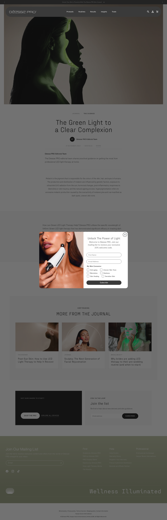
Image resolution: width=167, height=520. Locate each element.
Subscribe (104, 283)
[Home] (22, 11)
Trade (114, 12)
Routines (82, 12)
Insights (104, 12)
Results (93, 12)
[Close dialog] (125, 235)
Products (70, 12)
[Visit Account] (153, 12)
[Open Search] (148, 12)
